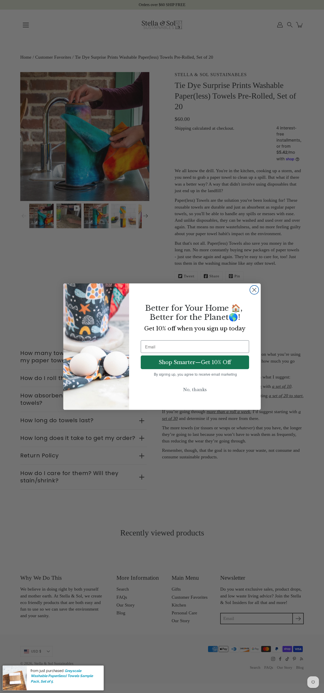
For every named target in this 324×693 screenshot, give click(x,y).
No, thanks (195, 389)
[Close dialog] (254, 289)
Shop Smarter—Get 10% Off (195, 362)
